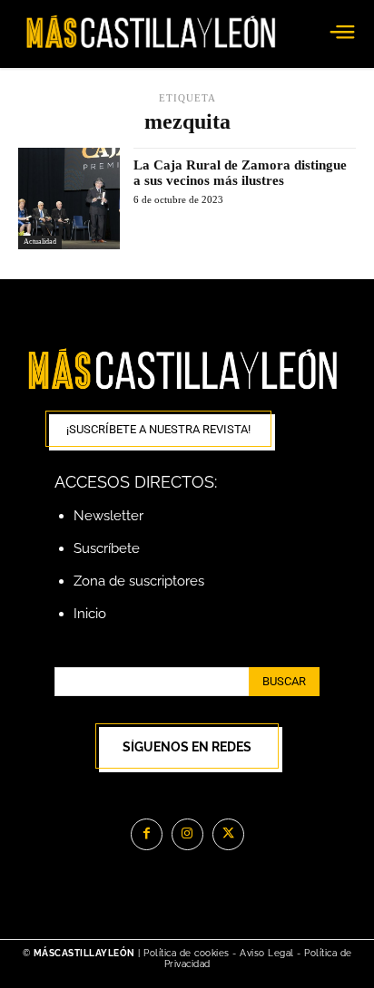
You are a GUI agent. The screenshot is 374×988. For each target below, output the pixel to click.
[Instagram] (187, 834)
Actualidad (40, 241)
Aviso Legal (268, 953)
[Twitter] (228, 834)
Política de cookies (186, 953)
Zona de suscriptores (139, 581)
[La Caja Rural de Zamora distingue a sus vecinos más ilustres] (69, 198)
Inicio (90, 613)
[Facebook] (146, 834)
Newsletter (108, 516)
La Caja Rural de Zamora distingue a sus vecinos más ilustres (240, 173)
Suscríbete (107, 548)
